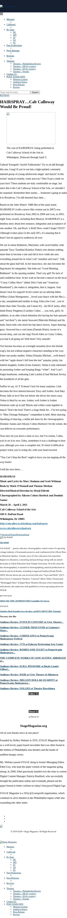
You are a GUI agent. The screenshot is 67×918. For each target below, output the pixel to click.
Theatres (10, 61)
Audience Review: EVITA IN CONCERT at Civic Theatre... (31, 622)
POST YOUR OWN (16, 76)
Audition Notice (20, 82)
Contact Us (12, 74)
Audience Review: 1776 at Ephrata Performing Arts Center (31, 644)
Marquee (10, 19)
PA (14, 43)
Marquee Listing (20, 79)
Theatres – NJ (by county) (24, 69)
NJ (14, 37)
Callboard (11, 24)
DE (14, 32)
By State (10, 30)
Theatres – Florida (21, 71)
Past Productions (14, 45)
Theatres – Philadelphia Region (27, 63)
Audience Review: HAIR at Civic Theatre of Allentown (29, 674)
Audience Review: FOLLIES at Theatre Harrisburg (27, 688)
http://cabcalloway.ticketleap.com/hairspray (24, 523)
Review (16, 87)
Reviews (10, 56)
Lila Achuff (4, 542)
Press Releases (13, 50)
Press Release (19, 84)
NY (14, 40)
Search (35, 92)
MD (14, 35)
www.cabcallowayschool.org (15, 528)
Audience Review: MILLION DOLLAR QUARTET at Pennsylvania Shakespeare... (29, 681)
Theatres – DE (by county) (24, 66)
